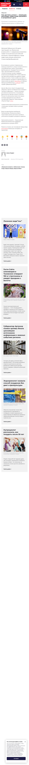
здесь (11, 101)
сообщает (18, 82)
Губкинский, (17, 167)
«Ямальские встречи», (7, 167)
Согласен (16, 758)
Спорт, (3, 168)
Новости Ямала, (9, 168)
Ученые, (22, 167)
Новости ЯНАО (17, 168)
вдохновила (4, 128)
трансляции (17, 81)
